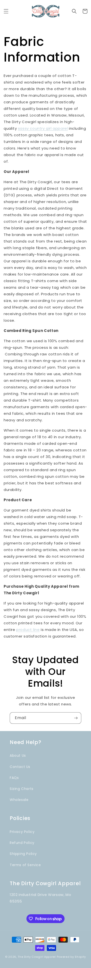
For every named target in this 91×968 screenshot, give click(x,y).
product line (28, 629)
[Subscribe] (75, 718)
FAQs (14, 777)
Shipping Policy (23, 853)
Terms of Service (25, 864)
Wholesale (19, 799)
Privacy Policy (22, 831)
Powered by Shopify (71, 957)
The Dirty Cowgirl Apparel (37, 957)
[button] (6, 11)
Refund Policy (22, 842)
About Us (18, 755)
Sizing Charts (21, 788)
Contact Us (20, 766)
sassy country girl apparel (43, 128)
